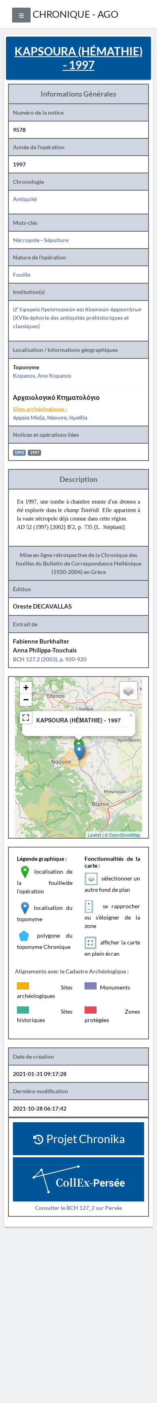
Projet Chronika (84, 1139)
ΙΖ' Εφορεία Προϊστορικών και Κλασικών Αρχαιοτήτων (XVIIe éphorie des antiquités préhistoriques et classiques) (77, 317)
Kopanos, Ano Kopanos (42, 375)
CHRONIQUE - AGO (75, 14)
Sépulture (56, 240)
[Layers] (128, 690)
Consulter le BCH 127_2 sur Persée (78, 1207)
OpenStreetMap (124, 834)
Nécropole (26, 240)
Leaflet (94, 834)
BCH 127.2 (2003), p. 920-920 (50, 659)
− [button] (26, 700)
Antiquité (25, 198)
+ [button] (26, 688)
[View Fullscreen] (26, 718)
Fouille (21, 274)
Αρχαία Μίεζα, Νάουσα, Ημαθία (50, 417)
